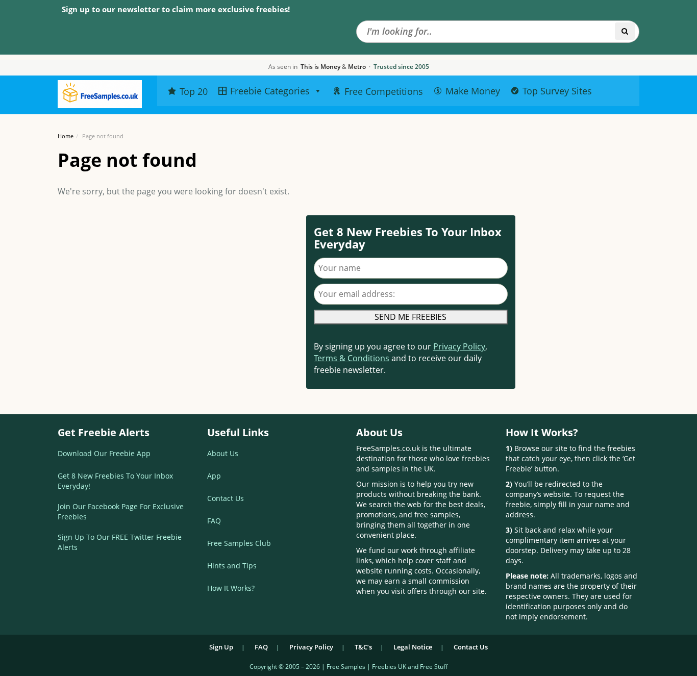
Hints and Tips (232, 565)
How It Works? (231, 588)
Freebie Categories (270, 91)
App (214, 476)
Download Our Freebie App (104, 453)
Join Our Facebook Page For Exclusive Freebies (121, 511)
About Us (222, 453)
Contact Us (225, 498)
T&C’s (363, 647)
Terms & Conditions (351, 358)
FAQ (214, 520)
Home (65, 136)
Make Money (472, 91)
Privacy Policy (459, 346)
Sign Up (221, 647)
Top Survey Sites (557, 91)
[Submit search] (625, 31)
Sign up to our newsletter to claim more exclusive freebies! (176, 9)
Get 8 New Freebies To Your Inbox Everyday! (115, 481)
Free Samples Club (239, 543)
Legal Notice (412, 647)
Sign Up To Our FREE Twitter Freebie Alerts (120, 542)
